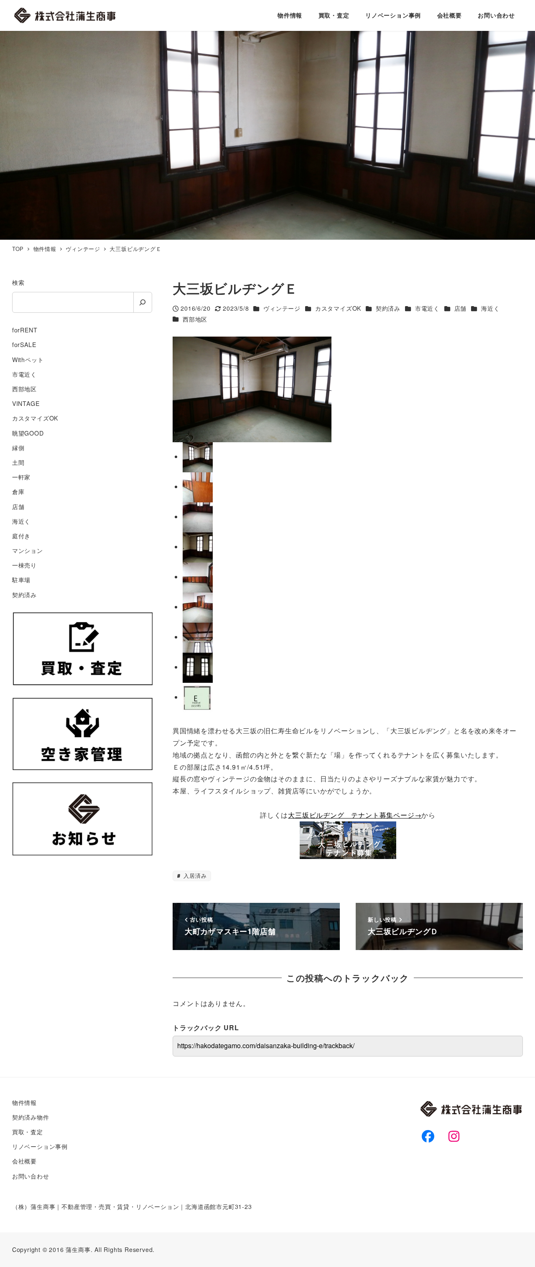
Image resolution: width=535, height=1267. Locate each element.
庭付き (21, 536)
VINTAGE (26, 403)
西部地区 (195, 319)
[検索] (142, 302)
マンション (27, 550)
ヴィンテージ (282, 308)
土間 (18, 462)
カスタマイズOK (338, 308)
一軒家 (21, 477)
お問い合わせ (30, 1176)
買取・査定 (27, 1132)
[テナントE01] (198, 487)
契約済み (388, 308)
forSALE (24, 344)
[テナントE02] (198, 517)
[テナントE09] (198, 667)
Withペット (28, 359)
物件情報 (24, 1102)
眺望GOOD (28, 433)
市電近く (427, 308)
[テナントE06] (198, 577)
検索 (18, 282)
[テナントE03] (198, 547)
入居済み (193, 875)
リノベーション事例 (40, 1146)
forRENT (25, 330)
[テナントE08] (198, 637)
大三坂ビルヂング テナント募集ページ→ (354, 815)
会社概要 (24, 1161)
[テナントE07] (198, 607)
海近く (490, 308)
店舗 (460, 308)
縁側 (18, 447)
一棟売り (24, 565)
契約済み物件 (30, 1117)
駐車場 (21, 579)
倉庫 (18, 491)
